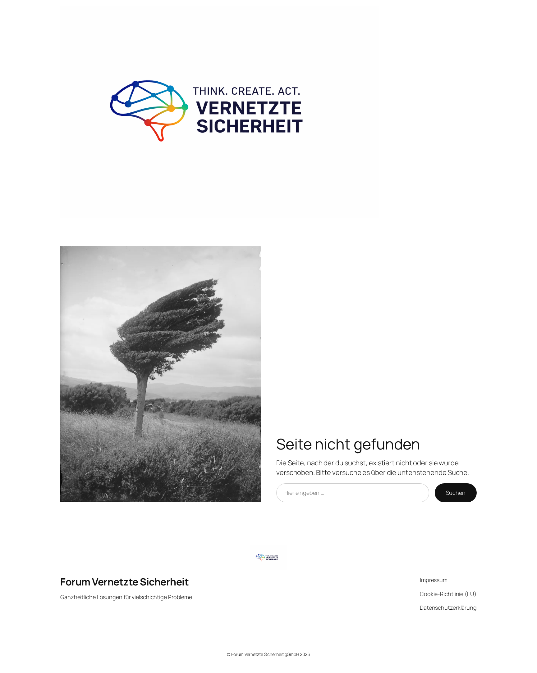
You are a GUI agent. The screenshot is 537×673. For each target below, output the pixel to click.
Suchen (456, 492)
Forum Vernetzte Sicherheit (124, 582)
